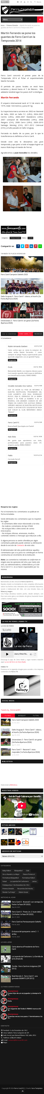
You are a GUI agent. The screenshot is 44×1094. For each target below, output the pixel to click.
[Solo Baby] (25, 834)
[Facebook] (18, 2)
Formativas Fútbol (28, 878)
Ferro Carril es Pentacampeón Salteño (26, 922)
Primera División (12, 25)
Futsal (36, 715)
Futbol (8, 715)
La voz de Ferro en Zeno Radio (15, 662)
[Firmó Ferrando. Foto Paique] (22, 181)
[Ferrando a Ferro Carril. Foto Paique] (22, 70)
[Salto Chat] (11, 845)
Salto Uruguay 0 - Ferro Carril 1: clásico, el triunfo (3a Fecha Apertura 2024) (21, 297)
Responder (12, 360)
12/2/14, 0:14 (38, 455)
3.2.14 (30, 238)
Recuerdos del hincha (25, 889)
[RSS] (31, 2)
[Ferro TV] (22, 695)
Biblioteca (13, 785)
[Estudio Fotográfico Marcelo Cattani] (11, 834)
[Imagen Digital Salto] (18, 834)
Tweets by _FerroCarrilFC (11, 710)
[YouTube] (24, 2)
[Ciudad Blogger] (25, 845)
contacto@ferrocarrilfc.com (17, 1040)
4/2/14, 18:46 (38, 367)
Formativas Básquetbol (11, 878)
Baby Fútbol (7, 871)
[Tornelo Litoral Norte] (18, 845)
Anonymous (13, 991)
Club (27, 871)
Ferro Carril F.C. (25, 334)
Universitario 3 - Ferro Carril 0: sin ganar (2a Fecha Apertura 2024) (20, 322)
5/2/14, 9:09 (38, 422)
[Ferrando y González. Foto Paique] (22, 210)
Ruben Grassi (23, 892)
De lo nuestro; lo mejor (11, 874)
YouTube (20, 820)
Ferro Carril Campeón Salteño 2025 (14, 274)
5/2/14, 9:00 (38, 386)
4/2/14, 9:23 (38, 346)
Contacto (20, 545)
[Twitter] (21, 2)
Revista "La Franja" (9, 892)
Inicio (3, 25)
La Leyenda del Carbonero (19, 881)
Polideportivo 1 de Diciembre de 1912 (16, 885)
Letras (34, 881)
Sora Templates (37, 1088)
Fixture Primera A (29, 874)
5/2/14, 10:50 (38, 436)
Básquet (22, 715)
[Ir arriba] (23, 1091)
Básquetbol (18, 871)
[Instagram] (28, 2)
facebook (38, 334)
